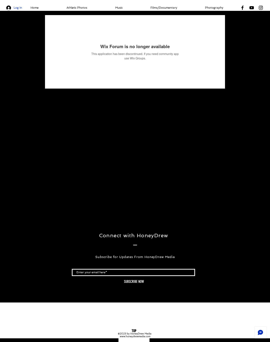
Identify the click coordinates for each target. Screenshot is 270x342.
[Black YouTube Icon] (251, 7)
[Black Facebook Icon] (242, 7)
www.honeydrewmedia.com (135, 336)
